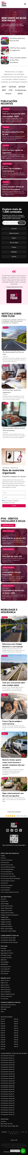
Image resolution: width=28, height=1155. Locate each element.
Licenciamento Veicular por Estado (14, 1053)
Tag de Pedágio (7, 164)
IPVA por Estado (6, 1017)
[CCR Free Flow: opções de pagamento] (14, 151)
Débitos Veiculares (8, 531)
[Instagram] (11, 830)
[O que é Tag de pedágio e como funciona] (14, 170)
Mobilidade (6, 109)
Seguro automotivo (4, 734)
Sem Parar (5, 1119)
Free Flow (4, 38)
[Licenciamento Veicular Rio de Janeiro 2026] (14, 592)
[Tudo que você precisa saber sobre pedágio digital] (14, 115)
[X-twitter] (20, 830)
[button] (25, 4)
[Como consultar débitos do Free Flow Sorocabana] (14, 188)
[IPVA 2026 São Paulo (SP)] (14, 555)
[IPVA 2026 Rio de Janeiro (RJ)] (14, 537)
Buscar (21, 222)
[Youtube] (16, 830)
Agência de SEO (20, 1152)
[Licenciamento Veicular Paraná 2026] (14, 573)
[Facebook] (7, 830)
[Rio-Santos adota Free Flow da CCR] (14, 133)
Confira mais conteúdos (14, 812)
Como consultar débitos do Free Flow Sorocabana (18, 60)
